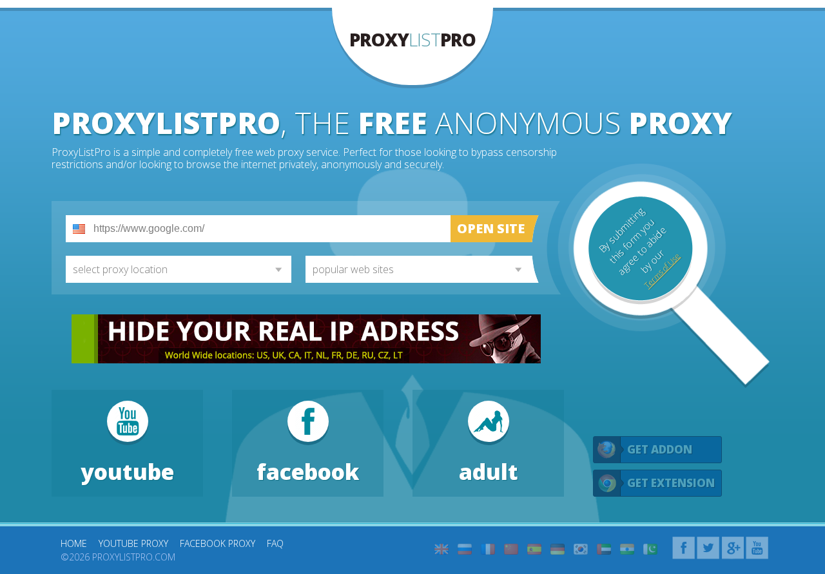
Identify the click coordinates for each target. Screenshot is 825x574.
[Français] (488, 549)
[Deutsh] (557, 549)
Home (74, 543)
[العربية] (604, 549)
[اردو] (650, 549)
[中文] (511, 549)
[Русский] (465, 549)
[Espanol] (534, 549)
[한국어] (581, 549)
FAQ (275, 543)
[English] (441, 549)
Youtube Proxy (133, 543)
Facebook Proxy (217, 543)
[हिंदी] (627, 549)
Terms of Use (662, 271)
